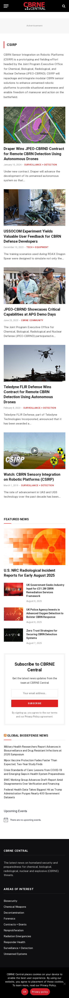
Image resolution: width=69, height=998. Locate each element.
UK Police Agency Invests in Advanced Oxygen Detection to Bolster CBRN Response (44, 613)
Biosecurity (10, 900)
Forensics (9, 918)
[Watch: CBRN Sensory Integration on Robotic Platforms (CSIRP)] (34, 450)
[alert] (34, 820)
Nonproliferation (14, 930)
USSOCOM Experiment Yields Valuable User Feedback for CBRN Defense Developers (32, 236)
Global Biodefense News (27, 735)
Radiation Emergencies (17, 936)
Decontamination (14, 912)
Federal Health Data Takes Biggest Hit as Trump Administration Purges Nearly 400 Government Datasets (33, 793)
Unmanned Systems (15, 953)
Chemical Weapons (15, 906)
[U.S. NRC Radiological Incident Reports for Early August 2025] (34, 546)
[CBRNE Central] (34, 6)
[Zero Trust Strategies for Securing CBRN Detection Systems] (13, 635)
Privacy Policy (32, 716)
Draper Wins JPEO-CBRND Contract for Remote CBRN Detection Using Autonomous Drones (34, 153)
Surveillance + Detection (18, 948)
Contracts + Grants (15, 924)
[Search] (63, 6)
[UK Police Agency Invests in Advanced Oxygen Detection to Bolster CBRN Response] (13, 614)
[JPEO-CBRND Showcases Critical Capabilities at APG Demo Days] (34, 285)
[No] (64, 984)
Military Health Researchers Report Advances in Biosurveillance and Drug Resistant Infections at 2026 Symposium (33, 750)
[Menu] (6, 6)
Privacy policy (40, 991)
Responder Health (14, 942)
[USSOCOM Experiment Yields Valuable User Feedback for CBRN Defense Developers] (34, 207)
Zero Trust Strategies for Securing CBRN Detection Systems (41, 634)
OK (24, 991)
